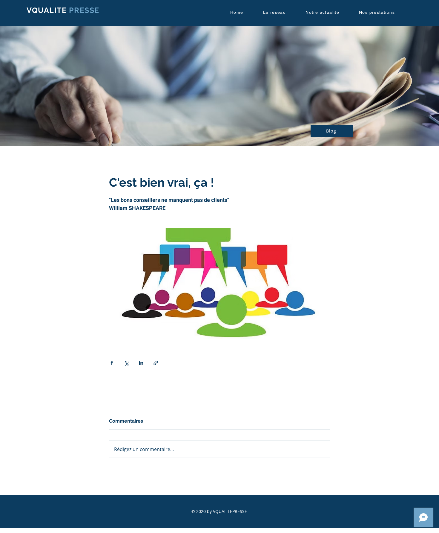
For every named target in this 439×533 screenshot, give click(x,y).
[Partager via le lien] (156, 363)
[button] (280, 12)
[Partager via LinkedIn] (141, 363)
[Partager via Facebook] (112, 363)
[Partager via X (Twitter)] (126, 363)
